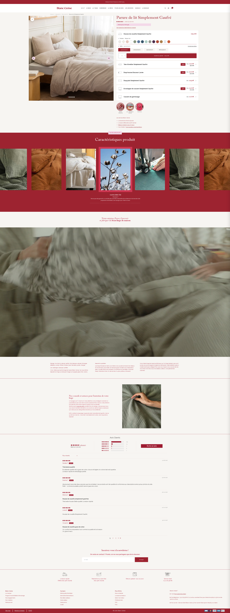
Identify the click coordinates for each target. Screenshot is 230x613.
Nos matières (8, 600)
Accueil (52, 14)
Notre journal (8, 602)
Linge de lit (57, 14)
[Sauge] (134, 41)
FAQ (116, 604)
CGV (116, 602)
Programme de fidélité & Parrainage (15, 595)
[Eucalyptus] (146, 41)
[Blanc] (131, 41)
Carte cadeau (63, 600)
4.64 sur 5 (83, 445)
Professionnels (119, 600)
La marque (8, 593)
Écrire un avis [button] (152, 446)
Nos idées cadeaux (65, 598)
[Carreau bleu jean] (165, 41)
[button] (171, 8)
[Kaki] (149, 41)
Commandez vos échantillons (134, 127)
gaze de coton (80, 406)
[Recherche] (165, 8)
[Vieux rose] (127, 41)
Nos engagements (10, 598)
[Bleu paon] (142, 41)
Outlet (62, 604)
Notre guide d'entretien (66, 593)
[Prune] (153, 41)
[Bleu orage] (138, 41)
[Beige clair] (119, 41)
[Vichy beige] (123, 41)
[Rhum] (161, 41)
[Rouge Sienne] (157, 41)
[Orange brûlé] (168, 41)
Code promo (63, 602)
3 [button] (115, 538)
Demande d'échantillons (66, 595)
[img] (66, 460)
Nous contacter (119, 593)
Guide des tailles (192, 46)
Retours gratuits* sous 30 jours (126, 125)
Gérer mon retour (119, 598)
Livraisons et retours (120, 595)
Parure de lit (65, 14)
